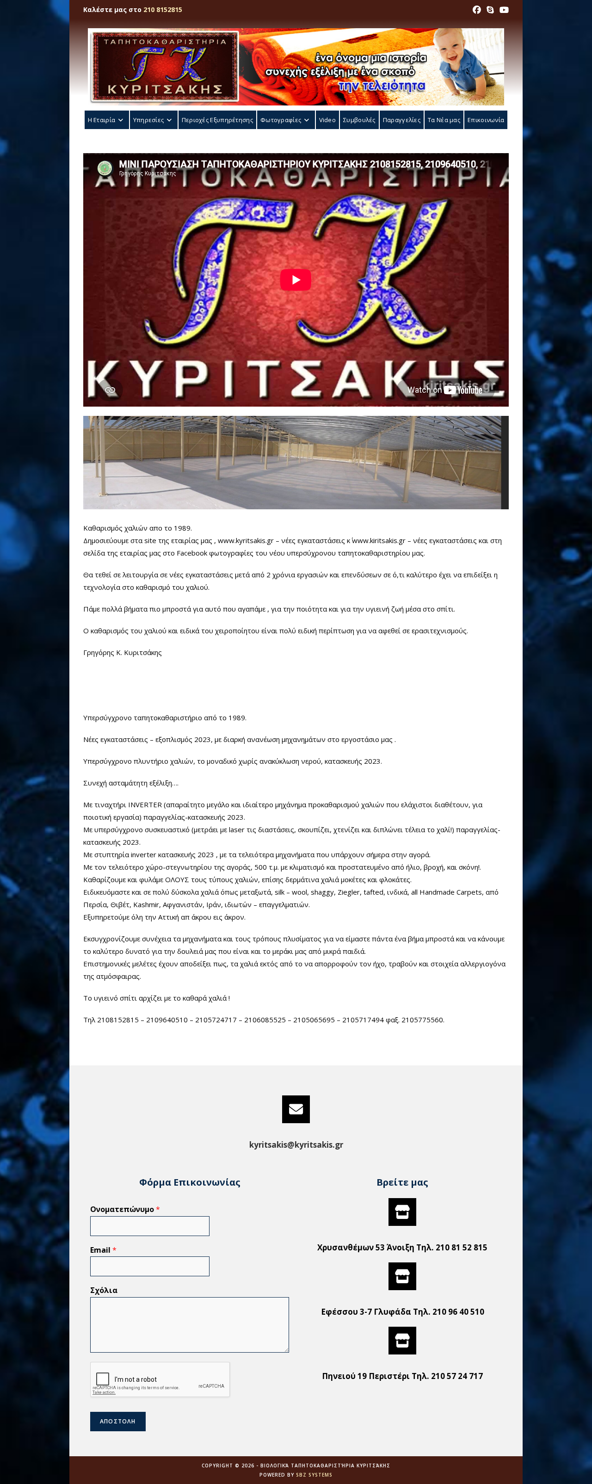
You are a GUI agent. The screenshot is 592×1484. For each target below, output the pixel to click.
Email (103, 1250)
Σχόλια (103, 1290)
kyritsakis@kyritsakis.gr (296, 1144)
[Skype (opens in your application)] (490, 9)
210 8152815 (162, 9)
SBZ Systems (314, 1475)
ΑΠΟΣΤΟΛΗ (118, 1421)
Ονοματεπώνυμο (125, 1209)
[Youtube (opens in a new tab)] (503, 9)
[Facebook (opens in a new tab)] (477, 9)
